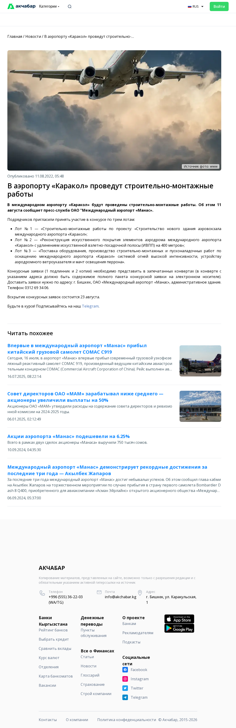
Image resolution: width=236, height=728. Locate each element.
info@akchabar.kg (120, 596)
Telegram (90, 306)
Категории (48, 6)
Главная (14, 36)
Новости (33, 36)
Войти (219, 6)
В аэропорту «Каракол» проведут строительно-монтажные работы (105, 36)
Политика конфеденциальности (126, 719)
